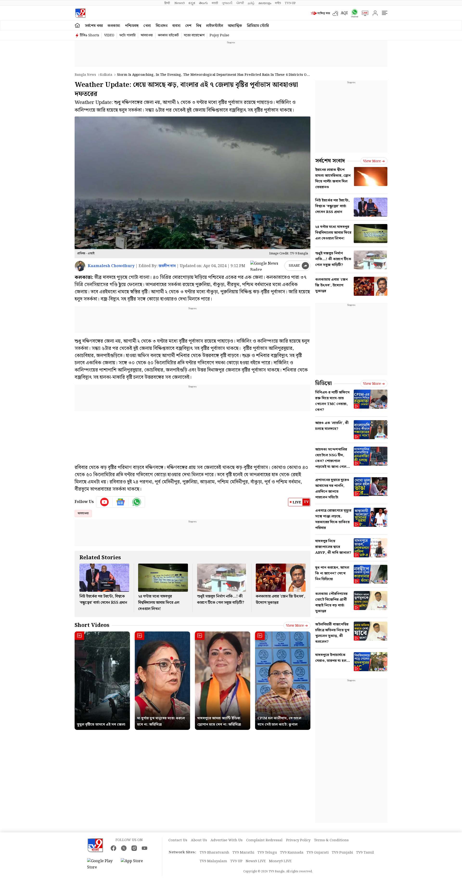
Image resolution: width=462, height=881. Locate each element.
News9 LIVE (256, 861)
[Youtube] (104, 502)
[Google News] (121, 502)
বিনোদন (161, 26)
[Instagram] (134, 848)
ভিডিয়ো (323, 383)
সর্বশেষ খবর (94, 26)
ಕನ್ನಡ (191, 3)
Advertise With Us (227, 840)
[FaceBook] (113, 848)
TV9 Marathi (243, 852)
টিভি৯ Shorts (89, 35)
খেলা (147, 26)
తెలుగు (203, 3)
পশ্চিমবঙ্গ (132, 26)
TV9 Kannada (291, 852)
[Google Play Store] (101, 864)
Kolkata (106, 74)
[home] (77, 25)
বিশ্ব (198, 26)
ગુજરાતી (227, 3)
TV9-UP (290, 3)
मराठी (215, 3)
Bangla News (85, 74)
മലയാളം (264, 3)
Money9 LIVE (280, 861)
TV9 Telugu (267, 852)
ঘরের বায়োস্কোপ (194, 35)
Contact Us (177, 840)
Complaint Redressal (264, 840)
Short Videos (92, 625)
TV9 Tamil (365, 852)
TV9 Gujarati (318, 852)
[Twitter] (124, 848)
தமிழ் (251, 3)
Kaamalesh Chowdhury (111, 266)
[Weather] (337, 13)
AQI (344, 13)
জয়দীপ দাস (167, 266)
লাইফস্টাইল (214, 26)
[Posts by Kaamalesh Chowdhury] (80, 266)
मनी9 (278, 3)
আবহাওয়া (147, 35)
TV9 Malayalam (213, 861)
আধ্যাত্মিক (235, 26)
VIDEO (109, 35)
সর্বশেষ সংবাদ (330, 161)
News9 (179, 3)
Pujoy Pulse (219, 35)
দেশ (188, 26)
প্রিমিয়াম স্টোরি (258, 26)
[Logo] (80, 13)
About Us (199, 840)
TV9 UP (236, 861)
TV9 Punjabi (342, 852)
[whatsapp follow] (137, 502)
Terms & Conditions (331, 840)
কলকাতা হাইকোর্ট (168, 35)
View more (295, 625)
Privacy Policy (298, 840)
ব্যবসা (176, 26)
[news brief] (320, 13)
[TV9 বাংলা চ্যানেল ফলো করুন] (353, 13)
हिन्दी (167, 3)
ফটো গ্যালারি (127, 35)
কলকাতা (114, 26)
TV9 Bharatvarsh (214, 852)
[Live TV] (363, 13)
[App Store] (135, 864)
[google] (266, 266)
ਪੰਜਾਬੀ (240, 3)
